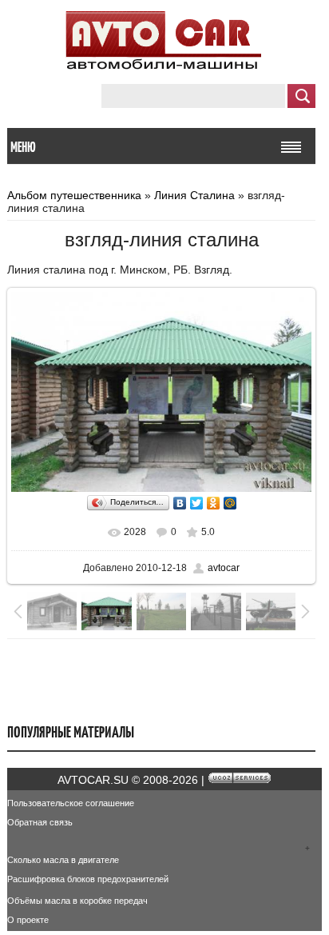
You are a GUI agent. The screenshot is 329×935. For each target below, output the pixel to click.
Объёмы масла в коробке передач (77, 900)
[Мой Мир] (230, 503)
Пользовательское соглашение (70, 803)
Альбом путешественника (74, 195)
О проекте (28, 920)
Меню (23, 147)
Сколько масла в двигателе (63, 860)
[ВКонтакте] (180, 503)
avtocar (224, 567)
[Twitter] (196, 503)
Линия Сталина (194, 195)
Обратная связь (40, 822)
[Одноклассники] (213, 503)
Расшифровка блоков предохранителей (87, 879)
